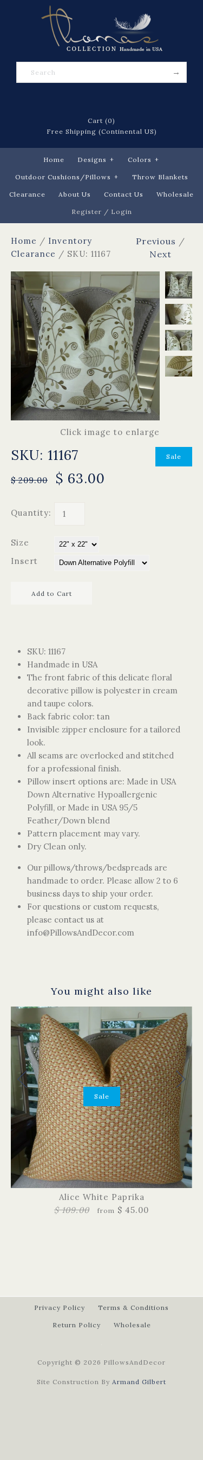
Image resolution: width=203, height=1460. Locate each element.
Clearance (27, 194)
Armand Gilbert (139, 1382)
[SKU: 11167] (85, 277)
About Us (74, 194)
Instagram (130, 100)
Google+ (116, 100)
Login (121, 211)
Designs (95, 159)
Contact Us (123, 194)
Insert (24, 561)
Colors (143, 159)
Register (86, 211)
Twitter (88, 100)
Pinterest (102, 100)
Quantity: (31, 513)
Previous (156, 241)
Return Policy (77, 1325)
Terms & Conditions (133, 1307)
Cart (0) (101, 120)
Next (160, 254)
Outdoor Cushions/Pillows (67, 177)
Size (20, 542)
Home (53, 159)
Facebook (74, 100)
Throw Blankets (160, 177)
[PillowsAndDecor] (101, 12)
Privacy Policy (59, 1307)
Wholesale (175, 194)
